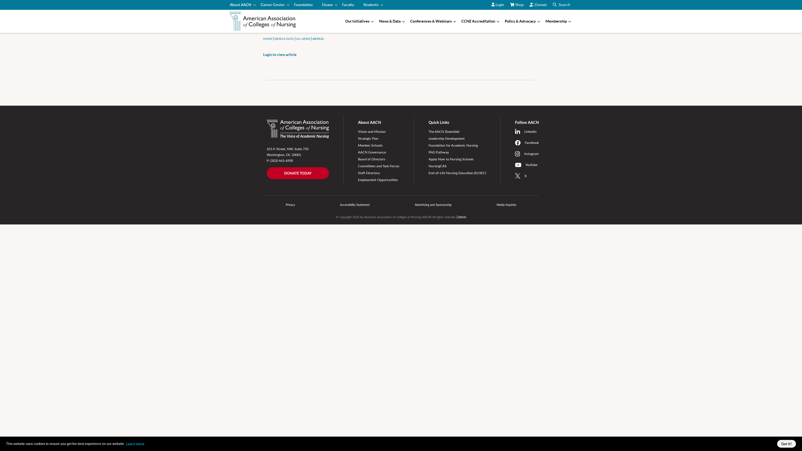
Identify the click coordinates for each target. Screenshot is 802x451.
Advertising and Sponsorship (433, 204)
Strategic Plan (368, 138)
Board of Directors (371, 159)
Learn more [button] (135, 444)
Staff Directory (369, 173)
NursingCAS (438, 166)
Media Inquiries (506, 204)
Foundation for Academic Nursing (453, 145)
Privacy (290, 204)
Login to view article (280, 54)
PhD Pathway (439, 152)
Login (500, 4)
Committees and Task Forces (378, 166)
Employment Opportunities (378, 180)
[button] (561, 5)
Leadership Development (447, 138)
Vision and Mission (372, 131)
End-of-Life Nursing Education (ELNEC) (457, 173)
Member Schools (370, 145)
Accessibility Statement (355, 204)
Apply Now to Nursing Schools (451, 159)
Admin (462, 217)
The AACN (444, 131)
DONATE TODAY (298, 173)
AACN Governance (372, 152)
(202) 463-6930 (281, 160)
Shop (520, 6)
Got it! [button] (786, 444)
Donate (541, 4)
